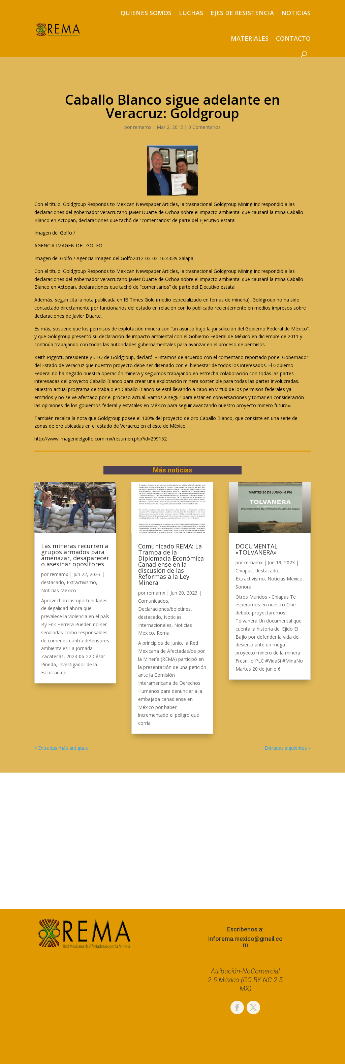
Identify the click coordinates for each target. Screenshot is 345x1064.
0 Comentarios (204, 127)
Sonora (243, 586)
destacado (52, 582)
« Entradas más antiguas (61, 748)
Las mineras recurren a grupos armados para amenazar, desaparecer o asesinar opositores (75, 555)
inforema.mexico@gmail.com (245, 941)
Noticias (296, 13)
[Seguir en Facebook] (237, 1007)
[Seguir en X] (253, 1007)
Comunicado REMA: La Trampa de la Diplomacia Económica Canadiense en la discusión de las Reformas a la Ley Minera (171, 564)
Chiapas (244, 570)
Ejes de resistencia (242, 13)
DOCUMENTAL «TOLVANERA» (257, 549)
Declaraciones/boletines (164, 609)
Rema (163, 633)
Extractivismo (81, 582)
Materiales (250, 38)
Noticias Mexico (58, 590)
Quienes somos (146, 13)
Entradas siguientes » (287, 748)
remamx (142, 127)
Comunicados (153, 601)
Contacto (293, 38)
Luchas (191, 13)
